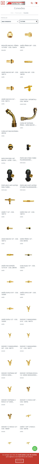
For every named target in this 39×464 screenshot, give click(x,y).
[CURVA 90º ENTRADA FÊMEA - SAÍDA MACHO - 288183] (29, 114)
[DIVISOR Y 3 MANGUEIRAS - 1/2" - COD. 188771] (29, 335)
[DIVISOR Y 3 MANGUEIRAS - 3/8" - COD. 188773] (10, 335)
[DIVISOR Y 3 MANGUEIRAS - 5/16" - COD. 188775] (29, 309)
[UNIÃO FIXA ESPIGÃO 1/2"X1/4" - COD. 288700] (10, 255)
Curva (2, 136)
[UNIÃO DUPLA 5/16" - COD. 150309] (10, 282)
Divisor (22, 324)
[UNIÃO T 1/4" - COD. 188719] (10, 201)
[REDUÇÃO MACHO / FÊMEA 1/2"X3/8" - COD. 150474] (10, 35)
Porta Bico (22, 162)
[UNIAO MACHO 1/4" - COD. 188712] (10, 228)
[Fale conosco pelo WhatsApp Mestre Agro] (34, 448)
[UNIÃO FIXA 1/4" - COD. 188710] (29, 201)
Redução (3, 50)
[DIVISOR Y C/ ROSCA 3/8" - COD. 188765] (29, 389)
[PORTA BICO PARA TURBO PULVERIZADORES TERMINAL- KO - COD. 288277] (29, 147)
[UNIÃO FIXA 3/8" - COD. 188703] (29, 61)
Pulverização (18, 13)
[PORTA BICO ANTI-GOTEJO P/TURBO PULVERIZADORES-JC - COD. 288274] (29, 174)
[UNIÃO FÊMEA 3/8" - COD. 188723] (29, 35)
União (21, 50)
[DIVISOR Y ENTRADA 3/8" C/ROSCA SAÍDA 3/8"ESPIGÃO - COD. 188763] (10, 362)
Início (12, 13)
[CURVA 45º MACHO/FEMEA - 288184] (10, 118)
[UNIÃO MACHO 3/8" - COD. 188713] (10, 61)
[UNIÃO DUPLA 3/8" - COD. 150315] (29, 282)
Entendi (19, 461)
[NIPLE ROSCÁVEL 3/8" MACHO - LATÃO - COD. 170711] (10, 148)
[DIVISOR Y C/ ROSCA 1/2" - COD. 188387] (10, 416)
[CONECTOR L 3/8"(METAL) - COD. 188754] (29, 89)
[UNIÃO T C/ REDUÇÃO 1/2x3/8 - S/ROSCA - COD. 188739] (29, 443)
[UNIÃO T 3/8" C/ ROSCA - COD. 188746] (29, 416)
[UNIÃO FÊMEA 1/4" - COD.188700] (29, 228)
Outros (3, 163)
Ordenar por (4, 17)
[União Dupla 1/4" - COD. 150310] (29, 255)
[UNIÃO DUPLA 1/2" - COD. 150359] (10, 309)
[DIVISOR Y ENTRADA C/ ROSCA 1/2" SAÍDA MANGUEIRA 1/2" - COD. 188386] (10, 389)
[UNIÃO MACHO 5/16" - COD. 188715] (10, 88)
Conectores (23, 104)
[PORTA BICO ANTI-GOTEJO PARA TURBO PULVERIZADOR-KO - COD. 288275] (10, 174)
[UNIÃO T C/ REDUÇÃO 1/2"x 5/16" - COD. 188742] (10, 443)
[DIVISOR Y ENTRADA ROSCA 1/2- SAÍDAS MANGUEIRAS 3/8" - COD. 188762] (29, 362)
